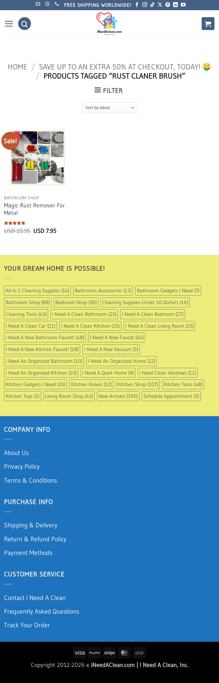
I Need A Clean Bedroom (152, 314)
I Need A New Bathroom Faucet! (45, 337)
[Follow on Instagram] (144, 5)
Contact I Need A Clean (35, 598)
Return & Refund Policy (35, 539)
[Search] (24, 23)
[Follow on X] (160, 5)
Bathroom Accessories (103, 290)
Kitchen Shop (137, 384)
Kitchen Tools (183, 384)
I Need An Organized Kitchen (41, 373)
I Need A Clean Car (30, 326)
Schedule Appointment (171, 396)
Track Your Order (27, 625)
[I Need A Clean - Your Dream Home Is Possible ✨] (109, 23)
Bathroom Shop (28, 302)
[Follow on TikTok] (152, 5)
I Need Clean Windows (167, 373)
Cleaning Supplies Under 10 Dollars (145, 302)
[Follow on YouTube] (183, 5)
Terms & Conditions (30, 480)
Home (17, 66)
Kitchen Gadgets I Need (35, 384)
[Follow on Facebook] (137, 5)
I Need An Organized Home (121, 361)
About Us (16, 453)
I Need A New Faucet (117, 337)
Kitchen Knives (91, 384)
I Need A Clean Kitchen (90, 326)
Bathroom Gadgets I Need (168, 290)
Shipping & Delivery (30, 525)
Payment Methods (28, 553)
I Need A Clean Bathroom (84, 314)
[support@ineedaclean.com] (38, 4)
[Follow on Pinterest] (167, 5)
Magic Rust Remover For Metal (34, 209)
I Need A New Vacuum (111, 349)
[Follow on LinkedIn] (175, 5)
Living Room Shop (69, 396)
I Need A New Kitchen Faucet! (42, 349)
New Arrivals (118, 396)
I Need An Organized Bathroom (44, 361)
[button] (9, 23)
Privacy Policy (22, 466)
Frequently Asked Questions (41, 611)
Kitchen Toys (23, 396)
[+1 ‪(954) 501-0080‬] (57, 4)
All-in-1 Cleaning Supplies (37, 290)
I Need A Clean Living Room (159, 326)
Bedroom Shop (76, 302)
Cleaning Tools (26, 314)
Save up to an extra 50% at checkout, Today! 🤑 (125, 66)
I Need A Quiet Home (108, 373)
